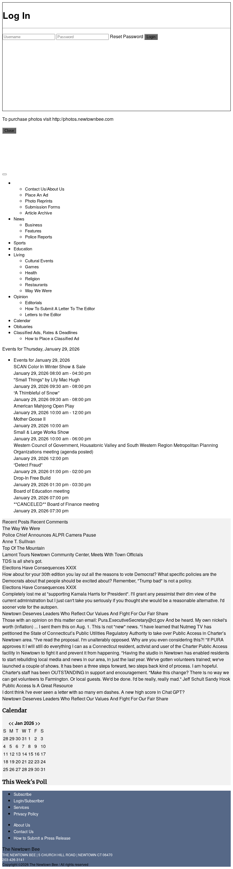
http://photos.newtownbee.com (82, 119)
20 (18, 761)
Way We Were (38, 290)
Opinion (21, 296)
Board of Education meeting (42, 491)
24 (43, 761)
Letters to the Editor (43, 314)
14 (24, 754)
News (19, 219)
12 (11, 754)
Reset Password (126, 36)
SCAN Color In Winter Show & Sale (50, 366)
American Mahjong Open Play (44, 405)
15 (30, 754)
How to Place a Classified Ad (52, 338)
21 (24, 761)
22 (30, 761)
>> (37, 723)
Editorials (33, 302)
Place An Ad (36, 195)
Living (19, 254)
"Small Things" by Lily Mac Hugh (47, 379)
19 (11, 761)
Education (23, 249)
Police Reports (38, 237)
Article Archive (38, 213)
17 (43, 754)
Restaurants (36, 284)
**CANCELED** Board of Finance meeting (56, 504)
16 (36, 754)
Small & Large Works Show (41, 432)
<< (11, 723)
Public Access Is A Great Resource (37, 685)
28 (5, 738)
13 (18, 754)
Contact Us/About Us (45, 189)
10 (43, 746)
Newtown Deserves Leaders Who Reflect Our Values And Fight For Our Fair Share (85, 613)
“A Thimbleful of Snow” (36, 392)
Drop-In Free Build (32, 478)
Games (32, 266)
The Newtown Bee (21, 849)
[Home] (14, 183)
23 (36, 761)
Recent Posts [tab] (15, 521)
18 (5, 761)
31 (24, 738)
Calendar (22, 320)
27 (18, 769)
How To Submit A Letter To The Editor (60, 308)
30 (18, 738)
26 (11, 769)
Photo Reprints (39, 201)
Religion (32, 278)
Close (9, 130)
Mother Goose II (29, 419)
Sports (20, 243)
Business (33, 225)
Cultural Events (39, 260)
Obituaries (23, 326)
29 (11, 738)
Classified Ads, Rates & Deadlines (46, 332)
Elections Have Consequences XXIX (39, 567)
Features (33, 231)
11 (5, 754)
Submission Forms (42, 207)
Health (31, 272)
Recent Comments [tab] (49, 521)
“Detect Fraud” (28, 464)
